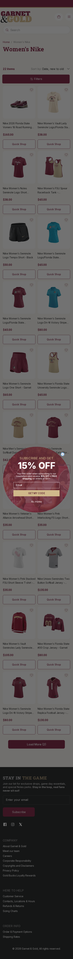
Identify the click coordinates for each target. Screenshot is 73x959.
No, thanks (36, 501)
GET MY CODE (36, 493)
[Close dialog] (62, 454)
